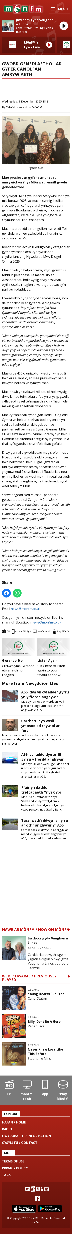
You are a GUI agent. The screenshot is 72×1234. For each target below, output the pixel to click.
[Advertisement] (36, 887)
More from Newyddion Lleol (27, 93)
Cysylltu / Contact (19, 1142)
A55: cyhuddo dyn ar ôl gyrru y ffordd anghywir (42, 757)
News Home (16, 86)
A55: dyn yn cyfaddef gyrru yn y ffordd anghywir (45, 694)
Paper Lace (36, 1026)
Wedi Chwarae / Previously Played (29, 978)
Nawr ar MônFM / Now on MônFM (36, 930)
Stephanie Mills (39, 1058)
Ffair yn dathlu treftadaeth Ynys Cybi (41, 790)
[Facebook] (37, 1199)
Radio (7, 1129)
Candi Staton (37, 998)
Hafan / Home (14, 1122)
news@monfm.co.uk (26, 609)
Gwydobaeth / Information (26, 1136)
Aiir (37, 1222)
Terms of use (13, 1161)
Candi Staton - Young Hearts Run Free (34, 29)
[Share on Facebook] (6, 593)
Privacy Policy (15, 1168)
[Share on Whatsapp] (17, 593)
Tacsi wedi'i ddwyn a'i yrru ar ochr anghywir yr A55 (44, 823)
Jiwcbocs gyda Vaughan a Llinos (34, 22)
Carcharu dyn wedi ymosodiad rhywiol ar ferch (40, 725)
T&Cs (6, 1175)
